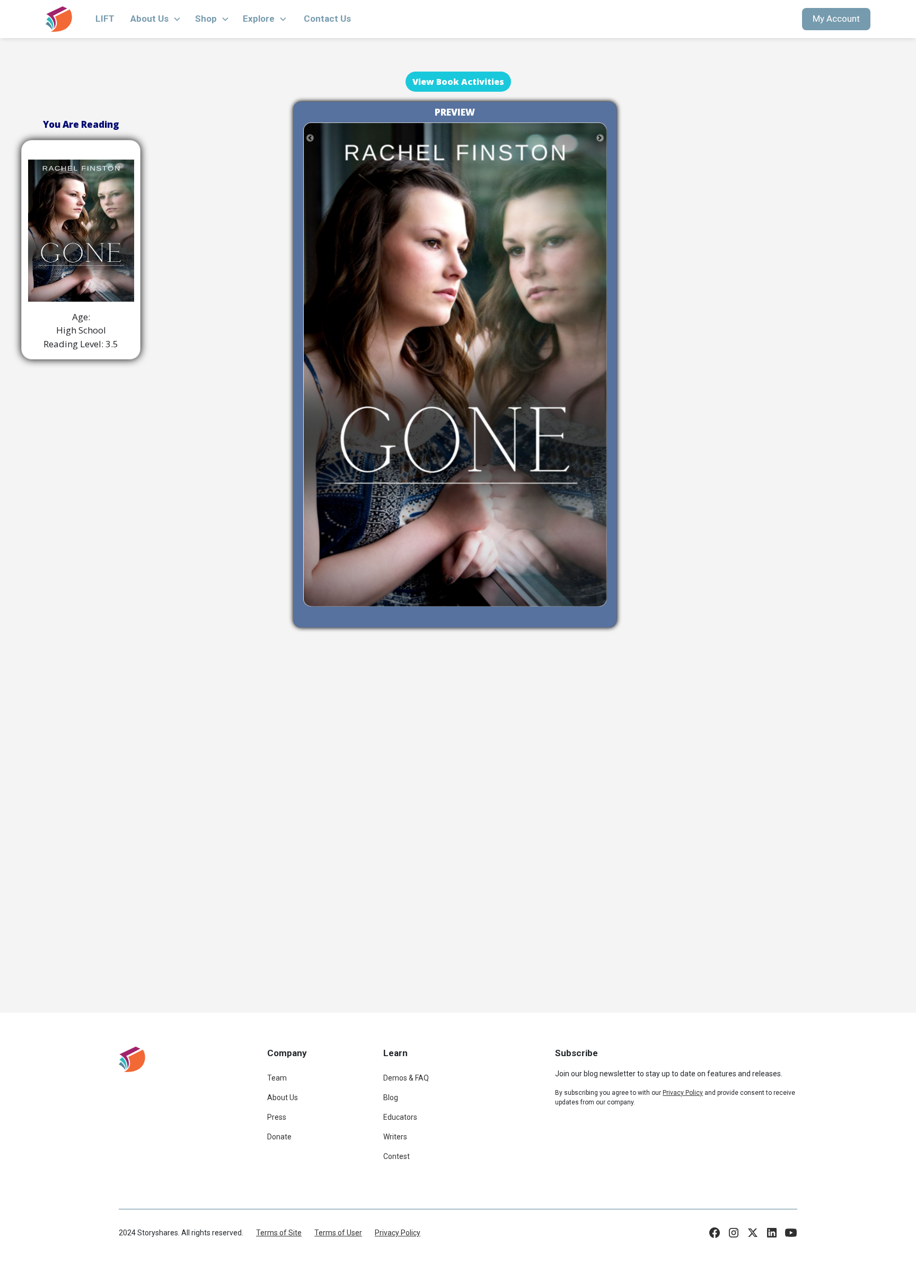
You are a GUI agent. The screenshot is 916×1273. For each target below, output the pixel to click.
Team (277, 1078)
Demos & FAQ (406, 1078)
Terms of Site (279, 1232)
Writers (395, 1136)
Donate (279, 1136)
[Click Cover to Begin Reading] (455, 364)
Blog (390, 1097)
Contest (396, 1156)
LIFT (104, 18)
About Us (282, 1097)
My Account (836, 18)
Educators (400, 1117)
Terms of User (338, 1232)
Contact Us (327, 18)
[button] (156, 19)
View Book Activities (458, 81)
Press (276, 1117)
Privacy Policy (397, 1232)
